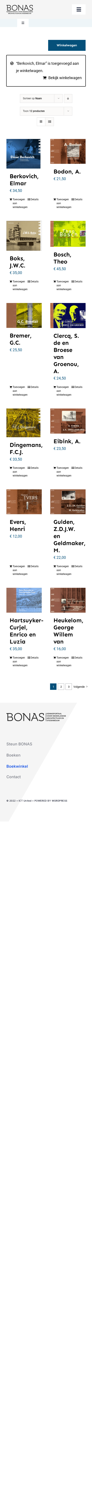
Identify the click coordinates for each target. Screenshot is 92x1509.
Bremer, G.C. (21, 339)
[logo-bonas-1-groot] (19, 7)
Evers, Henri (18, 525)
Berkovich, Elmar (24, 180)
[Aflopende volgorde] (68, 98)
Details (35, 199)
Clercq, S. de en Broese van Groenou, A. (66, 353)
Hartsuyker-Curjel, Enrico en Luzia (26, 631)
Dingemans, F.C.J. (26, 448)
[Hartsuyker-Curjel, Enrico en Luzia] (24, 600)
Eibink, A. (66, 441)
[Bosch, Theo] (68, 234)
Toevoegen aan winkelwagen (18, 203)
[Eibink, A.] (68, 421)
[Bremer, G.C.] (24, 315)
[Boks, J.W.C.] (24, 236)
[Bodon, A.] (68, 151)
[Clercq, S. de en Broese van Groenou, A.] (68, 315)
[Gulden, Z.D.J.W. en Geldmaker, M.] (68, 501)
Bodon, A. (67, 171)
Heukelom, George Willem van (68, 631)
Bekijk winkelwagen (65, 77)
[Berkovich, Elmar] (24, 154)
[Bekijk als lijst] (49, 122)
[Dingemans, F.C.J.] (24, 423)
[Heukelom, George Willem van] (68, 600)
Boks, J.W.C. (17, 262)
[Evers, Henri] (24, 501)
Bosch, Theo (62, 258)
